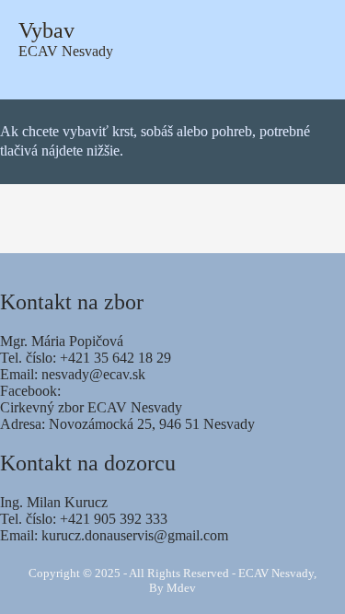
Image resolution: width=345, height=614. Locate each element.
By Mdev (172, 588)
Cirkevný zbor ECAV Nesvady (91, 407)
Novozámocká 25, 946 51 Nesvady (152, 424)
